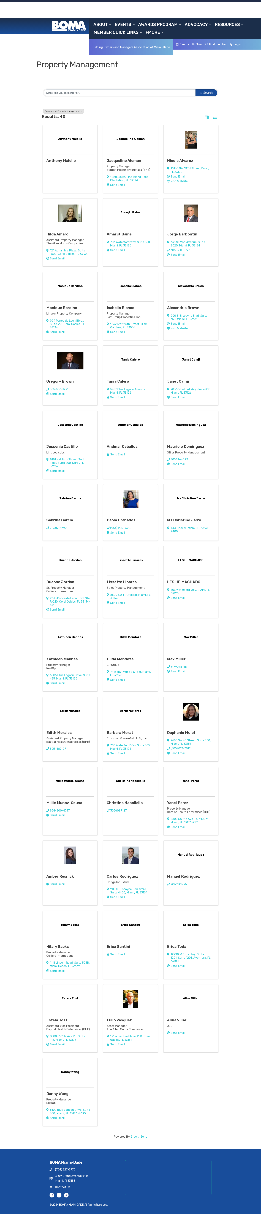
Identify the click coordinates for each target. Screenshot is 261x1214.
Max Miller (176, 659)
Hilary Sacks (57, 946)
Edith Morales (59, 732)
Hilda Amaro (57, 234)
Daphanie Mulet (181, 732)
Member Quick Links (116, 32)
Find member (218, 44)
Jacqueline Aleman (124, 160)
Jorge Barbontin (182, 234)
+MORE (152, 32)
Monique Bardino (61, 307)
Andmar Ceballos (122, 446)
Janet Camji (178, 381)
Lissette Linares (122, 582)
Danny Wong (57, 1093)
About (100, 24)
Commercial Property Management (62, 111)
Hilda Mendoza (120, 659)
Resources (227, 24)
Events (123, 24)
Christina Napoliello (125, 803)
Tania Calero (118, 381)
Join (199, 44)
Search (208, 92)
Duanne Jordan (60, 582)
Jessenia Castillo (62, 446)
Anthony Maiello (61, 160)
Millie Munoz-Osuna (64, 803)
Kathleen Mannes (62, 659)
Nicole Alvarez (180, 160)
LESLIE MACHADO (183, 582)
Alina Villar (176, 1020)
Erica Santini (118, 946)
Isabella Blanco (120, 307)
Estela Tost (56, 1020)
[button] (206, 117)
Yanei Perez (177, 803)
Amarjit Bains (119, 234)
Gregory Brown (60, 381)
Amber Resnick (60, 876)
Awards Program (158, 24)
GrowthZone (138, 1136)
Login (237, 44)
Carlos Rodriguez (122, 876)
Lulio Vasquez (119, 1020)
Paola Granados (121, 520)
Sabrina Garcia (59, 520)
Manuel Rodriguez (183, 876)
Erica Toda (176, 946)
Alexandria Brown (183, 307)
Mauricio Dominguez (185, 446)
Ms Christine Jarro (184, 520)
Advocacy (196, 24)
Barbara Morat (120, 732)
